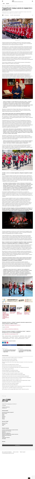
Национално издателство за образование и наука (17, 1)
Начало (3, 414)
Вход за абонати (4, 413)
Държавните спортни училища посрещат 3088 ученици (10, 384)
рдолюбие (16, 337)
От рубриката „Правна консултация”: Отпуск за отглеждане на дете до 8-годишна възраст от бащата (16, 380)
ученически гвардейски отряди (7, 338)
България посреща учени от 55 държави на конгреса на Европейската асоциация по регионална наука (16, 386)
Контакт (3, 415)
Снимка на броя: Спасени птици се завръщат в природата (10, 383)
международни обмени (6, 337)
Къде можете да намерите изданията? (8, 412)
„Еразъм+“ (27, 338)
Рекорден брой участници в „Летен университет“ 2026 (9, 360)
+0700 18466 (4, 405)
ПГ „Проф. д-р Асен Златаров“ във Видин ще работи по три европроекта (12, 357)
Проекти (3, 417)
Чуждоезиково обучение (6, 437)
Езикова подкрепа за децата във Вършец (8, 368)
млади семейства (12, 337)
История (3, 436)
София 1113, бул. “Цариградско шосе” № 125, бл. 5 (12, 325)
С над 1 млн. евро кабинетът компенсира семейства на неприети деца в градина (13, 374)
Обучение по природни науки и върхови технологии (10, 434)
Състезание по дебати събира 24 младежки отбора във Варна (11, 371)
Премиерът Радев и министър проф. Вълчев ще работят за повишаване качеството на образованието (16, 377)
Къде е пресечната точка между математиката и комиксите (10, 364)
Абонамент (3, 416)
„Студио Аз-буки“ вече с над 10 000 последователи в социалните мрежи (12, 387)
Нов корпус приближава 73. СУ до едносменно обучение (10, 370)
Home (4, 3)
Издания (7, 3)
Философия (4, 438)
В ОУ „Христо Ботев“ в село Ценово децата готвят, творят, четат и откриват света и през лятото (15, 367)
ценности (13, 338)
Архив (3, 425)
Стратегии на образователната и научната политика (10, 429)
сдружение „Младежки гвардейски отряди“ (24, 337)
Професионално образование (6, 435)
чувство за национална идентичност (20, 338)
